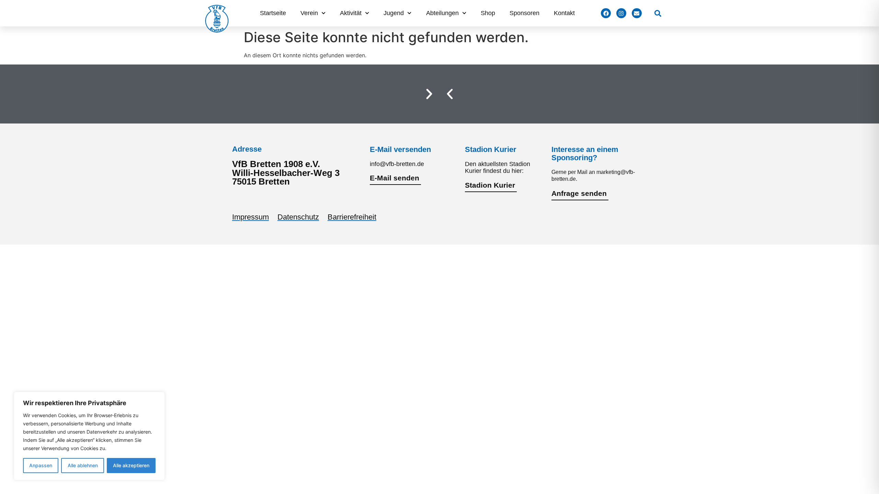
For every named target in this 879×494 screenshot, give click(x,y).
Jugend (394, 13)
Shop (488, 13)
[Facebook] (606, 13)
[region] (89, 436)
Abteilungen (442, 13)
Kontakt (564, 13)
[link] (658, 13)
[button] (450, 94)
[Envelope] (637, 13)
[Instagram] (621, 13)
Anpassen (40, 465)
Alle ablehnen (83, 465)
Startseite (273, 13)
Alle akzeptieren (131, 465)
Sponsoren (524, 13)
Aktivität (351, 13)
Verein (309, 13)
